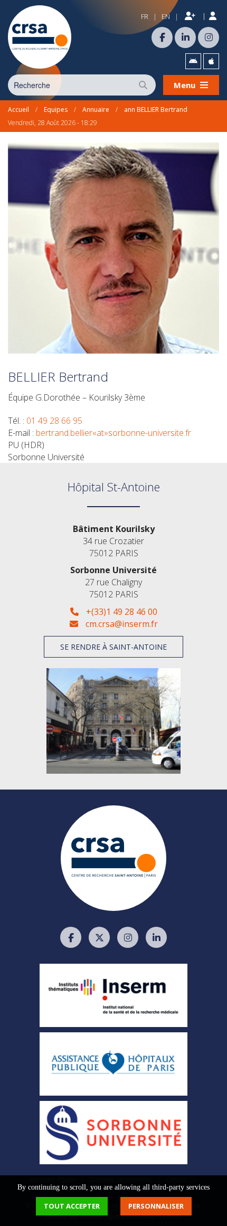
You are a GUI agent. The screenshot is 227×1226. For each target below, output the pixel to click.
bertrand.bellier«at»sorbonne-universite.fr (113, 433)
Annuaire (95, 109)
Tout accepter (72, 1206)
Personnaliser (156, 1206)
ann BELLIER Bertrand (155, 109)
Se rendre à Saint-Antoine (113, 647)
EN (166, 16)
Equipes (56, 109)
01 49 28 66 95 (54, 420)
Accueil (18, 109)
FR (144, 16)
